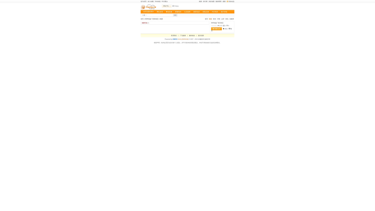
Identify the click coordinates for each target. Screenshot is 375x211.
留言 (214, 19)
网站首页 (160, 12)
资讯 (226, 19)
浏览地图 (211, 1)
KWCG (175, 39)
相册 (200, 1)
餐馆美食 (169, 12)
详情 (218, 19)
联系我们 (174, 35)
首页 (206, 19)
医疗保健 (224, 12)
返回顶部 (201, 35)
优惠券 (231, 19)
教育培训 (196, 12)
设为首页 (143, 1)
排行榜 (205, 1)
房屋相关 (178, 12)
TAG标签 (158, 1)
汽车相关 (215, 12)
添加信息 (231, 1)
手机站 (176, 6)
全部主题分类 (148, 11)
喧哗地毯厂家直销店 (151, 19)
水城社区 (201, 39)
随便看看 (218, 1)
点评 (222, 19)
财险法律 (206, 12)
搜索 (224, 1)
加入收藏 (151, 1)
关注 (226, 29)
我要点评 (217, 29)
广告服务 (183, 35)
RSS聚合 (165, 1)
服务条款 (192, 35)
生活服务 (187, 12)
